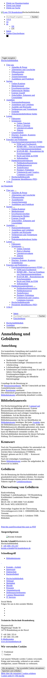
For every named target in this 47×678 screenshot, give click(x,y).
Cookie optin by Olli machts (12, 676)
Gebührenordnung (24, 481)
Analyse (7, 654)
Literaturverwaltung (25, 128)
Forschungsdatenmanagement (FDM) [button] (26, 142)
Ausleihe (36, 422)
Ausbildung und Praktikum (22, 79)
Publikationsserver (24, 165)
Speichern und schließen (11, 671)
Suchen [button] (9, 81)
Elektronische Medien (20, 90)
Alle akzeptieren (8, 668)
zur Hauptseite (7, 186)
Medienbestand (17, 86)
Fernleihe (15, 111)
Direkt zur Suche (13, 8)
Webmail (10, 581)
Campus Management (15, 595)
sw (7, 22)
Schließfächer (17, 137)
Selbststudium (22, 158)
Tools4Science (23, 167)
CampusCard (34, 406)
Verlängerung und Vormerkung (24, 109)
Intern (8, 31)
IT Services (11, 597)
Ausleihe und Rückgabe (21, 107)
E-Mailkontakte (7, 639)
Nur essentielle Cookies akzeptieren (30, 668)
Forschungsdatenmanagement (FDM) (26, 267)
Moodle (9, 585)
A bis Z (9, 181)
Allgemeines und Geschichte (23, 69)
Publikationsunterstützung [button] (22, 160)
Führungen (15, 118)
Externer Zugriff (18, 93)
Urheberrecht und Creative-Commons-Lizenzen (28, 173)
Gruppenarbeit (17, 132)
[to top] (1, 563)
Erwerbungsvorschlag (20, 88)
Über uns (10, 190)
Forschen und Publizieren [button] (16, 139)
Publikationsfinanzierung (27, 163)
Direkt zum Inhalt (13, 5)
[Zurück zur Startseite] (11, 12)
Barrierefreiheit (12, 574)
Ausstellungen (17, 74)
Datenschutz (11, 572)
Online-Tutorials (23, 123)
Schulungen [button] (16, 121)
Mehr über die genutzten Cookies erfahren (18, 673)
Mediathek (10, 583)
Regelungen (11, 390)
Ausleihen (10, 225)
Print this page (7, 527)
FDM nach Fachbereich (26, 144)
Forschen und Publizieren (16, 265)
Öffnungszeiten (17, 72)
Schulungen (16, 246)
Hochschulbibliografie (20, 177)
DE (12, 26)
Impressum (10, 569)
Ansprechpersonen (19, 76)
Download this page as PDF (24, 527)
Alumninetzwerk (13, 590)
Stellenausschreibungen (16, 592)
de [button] (7, 24)
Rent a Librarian (23, 125)
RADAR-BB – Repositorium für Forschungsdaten (30, 152)
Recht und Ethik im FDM (27, 156)
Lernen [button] (9, 116)
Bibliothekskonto (8, 395)
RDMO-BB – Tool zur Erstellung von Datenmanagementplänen (31, 147)
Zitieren (20, 130)
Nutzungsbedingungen (20, 102)
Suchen (9, 207)
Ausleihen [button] (10, 100)
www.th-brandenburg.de (11, 641)
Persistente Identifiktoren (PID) (24, 179)
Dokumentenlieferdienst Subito (24, 114)
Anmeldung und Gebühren (22, 104)
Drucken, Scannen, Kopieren (23, 135)
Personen (10, 588)
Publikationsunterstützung (22, 286)
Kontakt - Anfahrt (13, 567)
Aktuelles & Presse (19, 67)
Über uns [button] (10, 65)
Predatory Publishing (25, 170)
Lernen (9, 242)
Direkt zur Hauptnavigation (17, 3)
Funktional (8, 652)
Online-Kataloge (18, 83)
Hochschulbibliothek (9, 60)
